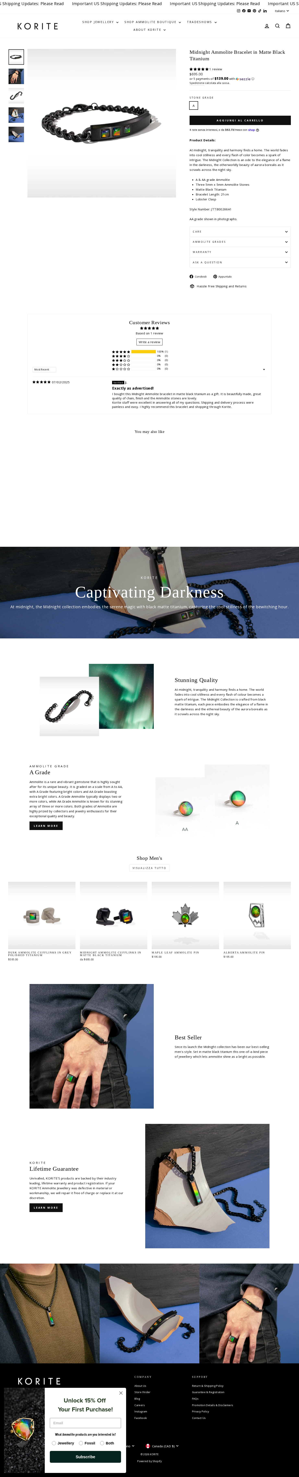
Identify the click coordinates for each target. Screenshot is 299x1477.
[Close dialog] (120, 1393)
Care (197, 231)
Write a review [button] (149, 342)
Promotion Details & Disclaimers (212, 1405)
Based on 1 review (149, 333)
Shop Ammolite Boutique (151, 22)
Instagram (140, 1411)
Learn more (46, 1207)
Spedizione (197, 83)
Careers (139, 1405)
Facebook (140, 1418)
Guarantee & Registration (208, 1392)
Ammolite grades (209, 242)
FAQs (195, 1398)
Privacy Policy (200, 1411)
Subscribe (85, 1457)
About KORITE (148, 30)
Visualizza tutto (150, 868)
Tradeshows (200, 22)
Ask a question (207, 262)
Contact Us (199, 1418)
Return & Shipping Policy (208, 1386)
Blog (137, 1398)
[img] (41, 382)
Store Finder (142, 1392)
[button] (199, 69)
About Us (140, 1386)
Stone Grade (202, 97)
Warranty (202, 252)
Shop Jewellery (98, 22)
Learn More (46, 826)
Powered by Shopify (149, 1461)
